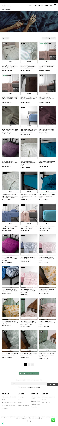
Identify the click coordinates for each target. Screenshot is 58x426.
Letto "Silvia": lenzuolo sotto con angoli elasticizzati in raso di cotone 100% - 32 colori (29, 130)
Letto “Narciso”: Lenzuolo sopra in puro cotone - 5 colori (29, 354)
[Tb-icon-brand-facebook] (28, 421)
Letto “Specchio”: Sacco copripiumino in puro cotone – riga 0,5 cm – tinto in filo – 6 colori (28, 163)
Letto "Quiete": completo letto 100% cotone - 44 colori (10, 227)
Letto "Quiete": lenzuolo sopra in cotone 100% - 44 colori (29, 227)
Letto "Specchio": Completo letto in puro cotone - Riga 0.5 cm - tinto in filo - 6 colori (9, 66)
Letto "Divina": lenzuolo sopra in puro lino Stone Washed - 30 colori (10, 98)
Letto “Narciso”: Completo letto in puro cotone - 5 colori (10, 354)
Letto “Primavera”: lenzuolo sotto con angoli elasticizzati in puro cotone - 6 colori (28, 323)
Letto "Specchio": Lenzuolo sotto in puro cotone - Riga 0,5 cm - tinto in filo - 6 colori (28, 66)
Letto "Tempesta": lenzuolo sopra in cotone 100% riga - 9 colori (46, 259)
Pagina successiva (32, 364)
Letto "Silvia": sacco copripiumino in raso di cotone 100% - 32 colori (9, 163)
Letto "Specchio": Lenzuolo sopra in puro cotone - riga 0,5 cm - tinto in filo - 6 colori (10, 196)
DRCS (40, 418)
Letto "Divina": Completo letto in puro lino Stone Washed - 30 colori (47, 66)
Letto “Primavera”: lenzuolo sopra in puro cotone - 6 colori (10, 322)
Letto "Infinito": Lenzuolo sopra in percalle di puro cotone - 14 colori (47, 163)
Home (20, 22)
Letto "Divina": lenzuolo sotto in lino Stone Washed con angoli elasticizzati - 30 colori (29, 98)
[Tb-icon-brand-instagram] (30, 421)
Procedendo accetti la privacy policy (30, 387)
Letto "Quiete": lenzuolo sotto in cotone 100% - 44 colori (47, 227)
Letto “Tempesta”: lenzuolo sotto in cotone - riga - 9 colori (10, 290)
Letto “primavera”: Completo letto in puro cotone (46, 290)
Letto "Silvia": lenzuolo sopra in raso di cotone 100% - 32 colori (10, 129)
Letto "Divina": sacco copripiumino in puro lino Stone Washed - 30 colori (47, 98)
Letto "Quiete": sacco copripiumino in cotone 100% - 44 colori (10, 259)
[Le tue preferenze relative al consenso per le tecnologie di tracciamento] (2, 423)
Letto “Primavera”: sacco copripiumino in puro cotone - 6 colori (47, 323)
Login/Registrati (54, 1)
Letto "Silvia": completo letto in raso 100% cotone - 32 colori (47, 129)
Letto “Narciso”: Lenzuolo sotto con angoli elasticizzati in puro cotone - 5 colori (47, 355)
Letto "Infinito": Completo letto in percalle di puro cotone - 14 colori (47, 196)
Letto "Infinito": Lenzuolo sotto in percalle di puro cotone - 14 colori (28, 196)
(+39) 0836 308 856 (10, 402)
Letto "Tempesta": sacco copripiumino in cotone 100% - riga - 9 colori (28, 291)
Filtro (7, 38)
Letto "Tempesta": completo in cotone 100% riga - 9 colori (28, 258)
